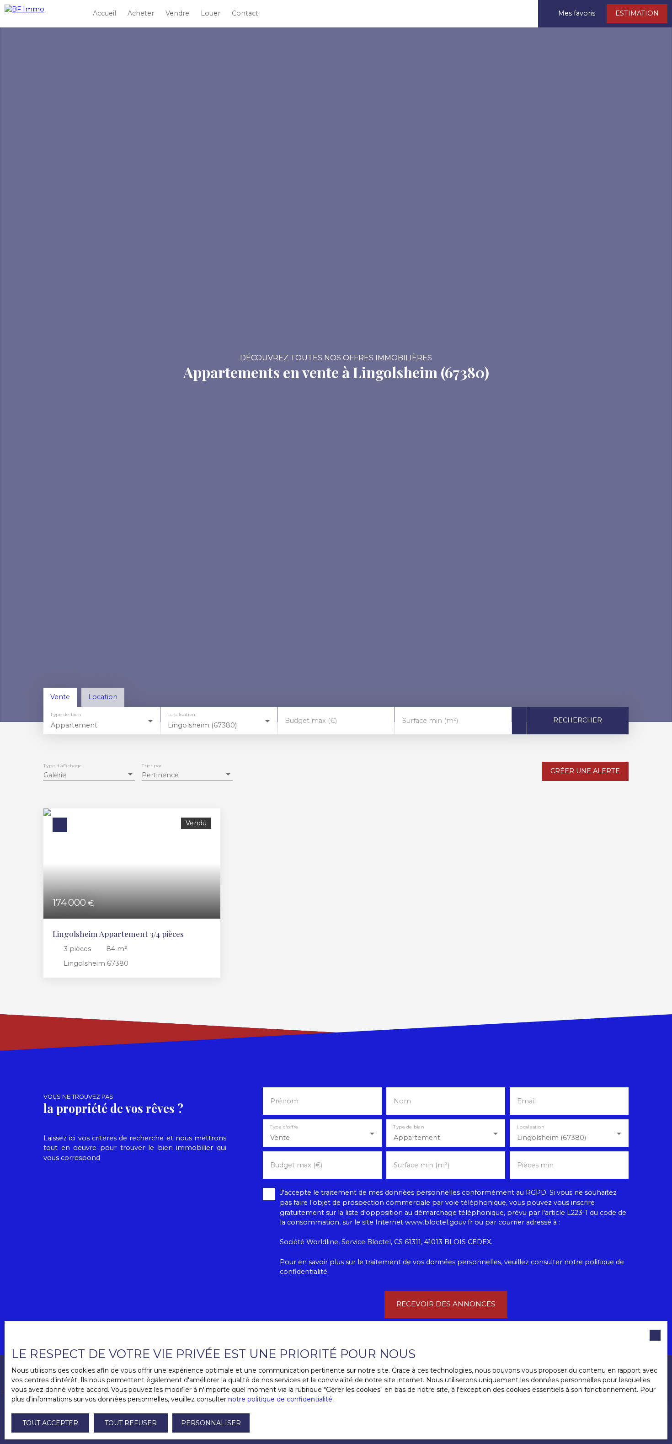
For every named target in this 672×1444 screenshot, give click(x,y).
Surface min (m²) (430, 721)
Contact (245, 13)
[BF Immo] (41, 13)
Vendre (177, 13)
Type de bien (65, 714)
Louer (210, 13)
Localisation (181, 714)
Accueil (104, 13)
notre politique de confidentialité (280, 1399)
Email (526, 1101)
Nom (402, 1101)
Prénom (284, 1101)
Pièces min (535, 1165)
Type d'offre (284, 1127)
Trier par (151, 766)
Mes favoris (576, 13)
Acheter (141, 13)
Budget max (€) (311, 721)
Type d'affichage (62, 766)
